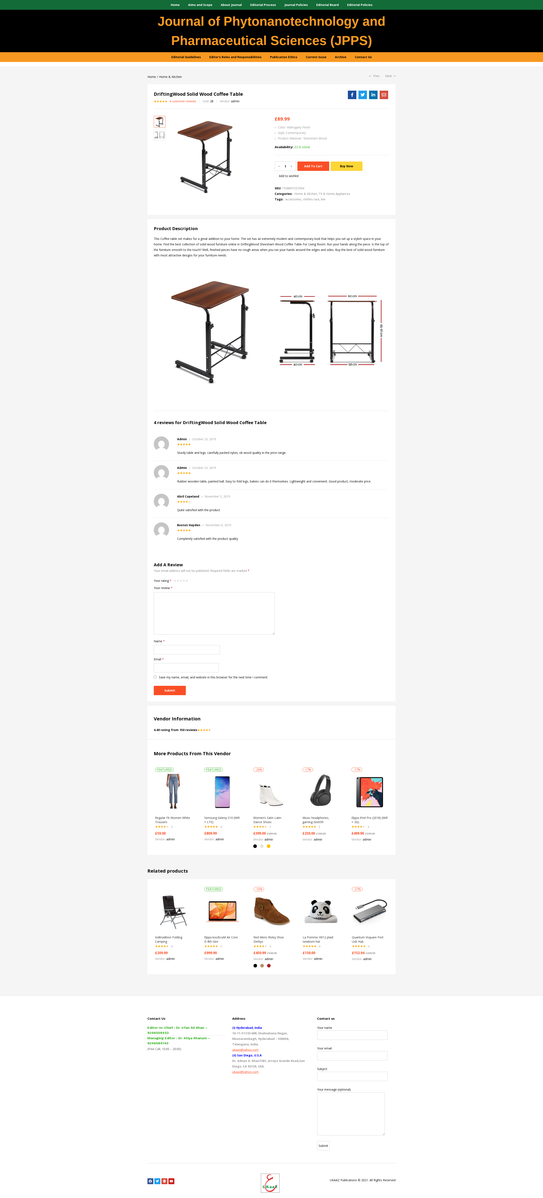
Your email (324, 1048)
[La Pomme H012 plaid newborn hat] (321, 911)
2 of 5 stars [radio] (177, 580)
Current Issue (316, 57)
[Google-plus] (164, 1181)
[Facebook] (150, 1181)
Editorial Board (327, 5)
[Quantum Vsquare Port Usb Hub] (370, 911)
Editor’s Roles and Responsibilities (235, 57)
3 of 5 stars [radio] (180, 580)
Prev (376, 76)
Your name (324, 1028)
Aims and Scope (200, 5)
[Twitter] (157, 1181)
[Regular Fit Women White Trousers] (173, 792)
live (323, 199)
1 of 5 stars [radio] (175, 580)
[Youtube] (171, 1181)
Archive (340, 57)
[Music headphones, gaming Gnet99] (320, 792)
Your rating (162, 581)
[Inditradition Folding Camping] (173, 911)
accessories (293, 199)
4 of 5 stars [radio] (183, 580)
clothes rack (311, 199)
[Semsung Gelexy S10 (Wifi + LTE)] (222, 792)
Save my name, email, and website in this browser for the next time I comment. (213, 677)
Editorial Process (263, 5)
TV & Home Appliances (334, 194)
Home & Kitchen (170, 77)
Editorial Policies (359, 5)
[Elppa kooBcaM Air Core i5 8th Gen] (222, 911)
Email (159, 659)
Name (159, 641)
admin (235, 101)
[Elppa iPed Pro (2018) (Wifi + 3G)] (369, 792)
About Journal (231, 5)
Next (388, 76)
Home (175, 5)
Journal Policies (296, 5)
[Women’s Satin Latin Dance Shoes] (271, 792)
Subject (322, 1069)
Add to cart (313, 166)
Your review (163, 588)
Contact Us (363, 57)
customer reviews (182, 101)
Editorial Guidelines (186, 57)
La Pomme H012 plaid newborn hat (318, 939)
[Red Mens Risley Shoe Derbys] (271, 911)
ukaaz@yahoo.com (245, 1050)
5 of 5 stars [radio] (186, 580)
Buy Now (346, 166)
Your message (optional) (334, 1089)
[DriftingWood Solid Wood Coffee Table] (352, 95)
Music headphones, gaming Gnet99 (315, 820)
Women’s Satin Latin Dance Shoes (267, 820)
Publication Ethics (283, 57)
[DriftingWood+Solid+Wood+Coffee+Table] (362, 95)
